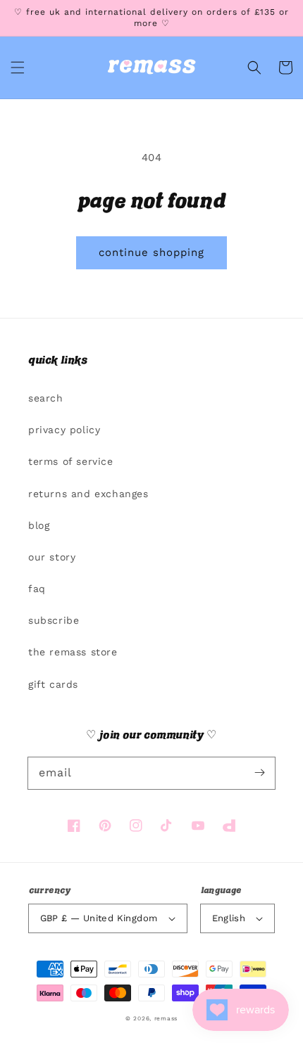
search (45, 398)
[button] (17, 67)
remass (166, 1018)
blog (38, 525)
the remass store (73, 652)
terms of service (70, 461)
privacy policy (64, 429)
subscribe (53, 620)
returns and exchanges (88, 493)
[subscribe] (259, 772)
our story (51, 557)
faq (37, 588)
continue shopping (151, 252)
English (229, 918)
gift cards (53, 684)
